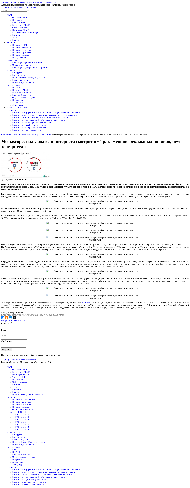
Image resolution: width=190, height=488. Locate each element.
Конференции (18, 75)
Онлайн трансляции (21, 65)
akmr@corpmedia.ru (28, 7)
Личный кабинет (9, 2)
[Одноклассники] (6, 317)
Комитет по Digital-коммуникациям (29, 125)
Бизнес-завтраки (20, 80)
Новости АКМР (19, 45)
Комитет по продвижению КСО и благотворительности (39, 120)
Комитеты (11, 110)
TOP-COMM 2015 (20, 417)
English (15, 40)
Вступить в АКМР (21, 25)
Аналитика (17, 102)
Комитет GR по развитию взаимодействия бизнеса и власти (40, 117)
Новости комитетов (21, 50)
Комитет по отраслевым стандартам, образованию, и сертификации (44, 115)
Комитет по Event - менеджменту (28, 130)
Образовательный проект (24, 97)
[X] (14, 317)
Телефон (5, 335)
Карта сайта (18, 389)
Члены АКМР (18, 22)
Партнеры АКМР (20, 30)
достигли (86, 302)
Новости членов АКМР (23, 47)
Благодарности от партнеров (26, 32)
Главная (5, 134)
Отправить (6, 350)
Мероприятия (13, 70)
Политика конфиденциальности (27, 394)
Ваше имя (6, 324)
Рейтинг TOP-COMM (17, 107)
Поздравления (19, 57)
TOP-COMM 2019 (20, 427)
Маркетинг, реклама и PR (39, 134)
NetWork (16, 87)
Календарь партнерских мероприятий (30, 67)
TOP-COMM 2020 (20, 429)
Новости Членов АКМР (23, 399)
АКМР (10, 15)
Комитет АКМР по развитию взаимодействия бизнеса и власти (42, 474)
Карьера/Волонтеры (21, 95)
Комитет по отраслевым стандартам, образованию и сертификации (44, 472)
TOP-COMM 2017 (20, 422)
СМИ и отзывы (19, 27)
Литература (17, 105)
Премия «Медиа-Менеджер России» (29, 77)
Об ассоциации (19, 17)
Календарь (12, 60)
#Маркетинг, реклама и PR (13, 320)
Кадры (15, 449)
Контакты (37, 2)
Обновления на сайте (22, 409)
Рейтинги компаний (21, 92)
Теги (14, 37)
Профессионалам (15, 85)
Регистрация (26, 2)
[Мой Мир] (10, 317)
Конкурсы (17, 72)
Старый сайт (51, 2)
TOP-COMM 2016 (20, 419)
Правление (17, 20)
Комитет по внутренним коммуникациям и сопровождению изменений (46, 112)
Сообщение (7, 341)
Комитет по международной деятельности (32, 122)
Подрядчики (18, 100)
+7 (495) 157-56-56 (9, 7)
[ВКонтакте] (2, 317)
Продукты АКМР (20, 90)
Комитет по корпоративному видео (29, 127)
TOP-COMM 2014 (20, 414)
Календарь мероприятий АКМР (27, 62)
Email (4, 330)
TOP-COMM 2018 (20, 424)
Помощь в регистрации (23, 82)
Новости (11, 42)
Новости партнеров (21, 52)
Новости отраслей (20, 55)
